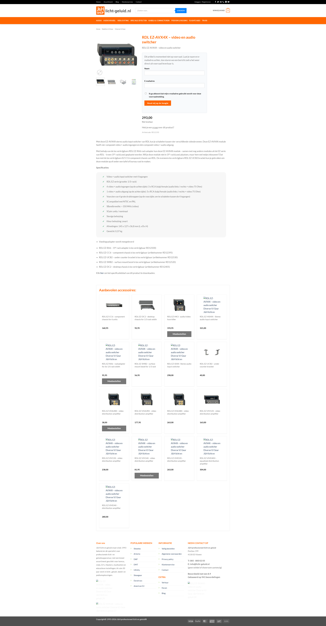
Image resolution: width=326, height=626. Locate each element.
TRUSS (204, 21)
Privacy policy (167, 559)
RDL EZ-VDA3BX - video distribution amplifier (178, 412)
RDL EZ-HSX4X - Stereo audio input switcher (210, 318)
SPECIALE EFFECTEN (139, 21)
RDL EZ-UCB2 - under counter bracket (209, 365)
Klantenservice (127, 2)
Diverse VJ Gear (120, 29)
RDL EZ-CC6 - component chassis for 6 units (113, 318)
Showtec (137, 548)
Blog (117, 2)
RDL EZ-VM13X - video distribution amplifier (112, 459)
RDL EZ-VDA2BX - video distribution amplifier (113, 412)
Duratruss (138, 580)
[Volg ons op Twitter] (218, 2)
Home (98, 2)
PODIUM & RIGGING (179, 21)
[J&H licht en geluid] (113, 10)
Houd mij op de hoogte (157, 103)
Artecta (137, 554)
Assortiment (108, 2)
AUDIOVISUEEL (109, 21)
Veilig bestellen (168, 548)
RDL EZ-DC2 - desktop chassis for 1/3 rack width (146, 318)
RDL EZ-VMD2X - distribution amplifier (176, 459)
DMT (136, 564)
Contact (139, 2)
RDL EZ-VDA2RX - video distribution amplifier (145, 412)
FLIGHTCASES (194, 21)
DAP (136, 559)
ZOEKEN (181, 10)
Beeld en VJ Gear (107, 29)
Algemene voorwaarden (172, 554)
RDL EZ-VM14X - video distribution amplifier (145, 459)
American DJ (139, 586)
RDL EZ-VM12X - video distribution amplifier (210, 412)
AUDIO (99, 21)
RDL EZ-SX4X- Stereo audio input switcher (179, 365)
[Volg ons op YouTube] (228, 2)
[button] (202, 2)
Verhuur (165, 582)
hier (102, 273)
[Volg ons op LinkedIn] (226, 2)
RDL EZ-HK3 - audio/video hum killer (179, 318)
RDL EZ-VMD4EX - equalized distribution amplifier (209, 461)
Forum (164, 588)
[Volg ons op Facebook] (215, 2)
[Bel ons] (223, 2)
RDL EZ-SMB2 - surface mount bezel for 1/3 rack (145, 365)
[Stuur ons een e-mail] (221, 2)
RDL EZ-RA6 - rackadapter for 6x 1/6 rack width (113, 365)
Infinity (137, 570)
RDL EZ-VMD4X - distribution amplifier (111, 506)
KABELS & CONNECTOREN (158, 21)
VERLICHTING (123, 21)
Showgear (138, 575)
